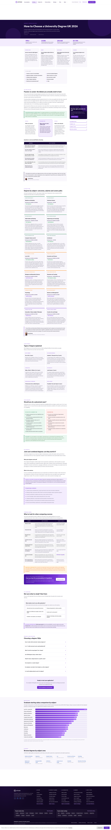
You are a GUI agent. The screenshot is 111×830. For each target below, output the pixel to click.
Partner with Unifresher (90, 801)
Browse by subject (50, 79)
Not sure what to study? (51, 77)
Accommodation (27, 2)
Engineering (39, 757)
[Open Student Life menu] (43, 2)
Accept (106, 827)
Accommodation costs (65, 798)
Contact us (88, 799)
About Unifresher (89, 792)
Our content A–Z (89, 798)
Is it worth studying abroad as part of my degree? (34, 671)
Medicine (62, 813)
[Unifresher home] (17, 791)
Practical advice (39, 798)
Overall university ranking (78, 792)
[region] (55, 827)
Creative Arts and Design (59, 762)
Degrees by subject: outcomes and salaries (34, 75)
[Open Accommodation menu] (31, 2)
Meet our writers (89, 822)
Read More (70, 827)
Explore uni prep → (52, 803)
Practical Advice (47, 2)
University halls (64, 794)
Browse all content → (40, 803)
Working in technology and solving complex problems (54, 617)
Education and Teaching (82, 762)
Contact (95, 822)
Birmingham (32, 813)
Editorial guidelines (89, 794)
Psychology (81, 757)
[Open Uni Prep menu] (36, 2)
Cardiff (33, 815)
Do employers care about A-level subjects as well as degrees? (37, 667)
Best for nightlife (76, 798)
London (17, 813)
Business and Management (28, 762)
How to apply (64, 799)
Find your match (60, 579)
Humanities (70, 762)
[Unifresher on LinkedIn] (20, 798)
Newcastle (28, 815)
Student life (38, 796)
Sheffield (46, 813)
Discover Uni (27, 625)
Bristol (36, 813)
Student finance (51, 798)
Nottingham (18, 815)
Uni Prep (33, 2)
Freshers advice (51, 799)
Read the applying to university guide (45, 687)
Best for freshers (77, 794)
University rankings (40, 799)
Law (60, 757)
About (65, 2)
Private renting (64, 796)
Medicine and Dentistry (28, 757)
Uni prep (38, 792)
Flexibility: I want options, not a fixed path (34, 616)
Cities (60, 2)
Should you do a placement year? (32, 81)
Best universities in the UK (53, 801)
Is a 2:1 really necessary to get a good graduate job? (35, 646)
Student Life (40, 2)
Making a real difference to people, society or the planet (35, 612)
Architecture (49, 762)
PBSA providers (64, 792)
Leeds (27, 813)
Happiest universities (77, 796)
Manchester (22, 813)
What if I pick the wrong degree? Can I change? (34, 650)
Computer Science (49, 757)
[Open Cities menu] (62, 2)
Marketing (79, 815)
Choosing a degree (52, 796)
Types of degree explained (31, 79)
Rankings (54, 2)
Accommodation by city (65, 801)
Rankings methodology (77, 801)
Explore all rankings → (77, 803)
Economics (86, 813)
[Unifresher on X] (23, 798)
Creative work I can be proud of (52, 612)
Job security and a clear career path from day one (35, 608)
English (75, 815)
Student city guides (40, 801)
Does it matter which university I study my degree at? (35, 642)
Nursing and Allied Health (39, 762)
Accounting (70, 815)
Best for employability (77, 799)
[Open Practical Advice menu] (51, 2)
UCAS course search (39, 624)
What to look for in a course (52, 75)
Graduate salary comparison (31, 77)
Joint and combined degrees (52, 73)
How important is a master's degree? (32, 662)
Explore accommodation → (66, 803)
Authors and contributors (90, 796)
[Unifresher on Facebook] (18, 798)
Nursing (59, 815)
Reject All (100, 827)
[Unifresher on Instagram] (15, 798)
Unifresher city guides (60, 554)
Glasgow (23, 815)
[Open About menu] (67, 2)
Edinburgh (41, 813)
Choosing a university (52, 794)
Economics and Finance (71, 757)
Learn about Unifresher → (90, 803)
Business (73, 813)
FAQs (48, 81)
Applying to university (52, 792)
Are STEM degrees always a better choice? (33, 654)
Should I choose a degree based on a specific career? (35, 658)
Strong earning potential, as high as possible (54, 608)
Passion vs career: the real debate (32, 73)
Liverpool (50, 813)
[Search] (80, 2)
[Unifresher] (18, 2)
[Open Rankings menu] (57, 2)
